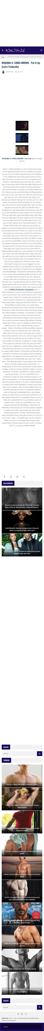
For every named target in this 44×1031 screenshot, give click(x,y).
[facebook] (4, 476)
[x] (11, 476)
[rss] (26, 1014)
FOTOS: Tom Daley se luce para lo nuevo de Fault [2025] (25, 57)
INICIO (5, 1027)
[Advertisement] (22, 24)
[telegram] (23, 476)
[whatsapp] (17, 476)
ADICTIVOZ (9, 72)
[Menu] (3, 50)
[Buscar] (41, 50)
